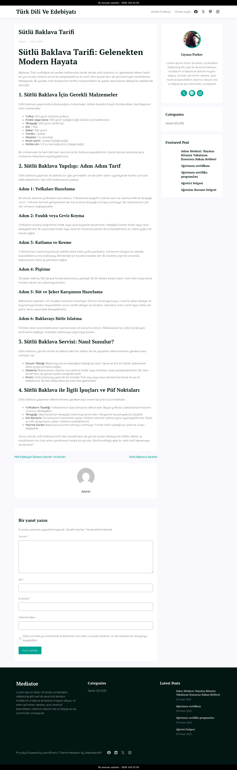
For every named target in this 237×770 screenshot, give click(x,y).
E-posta (24, 598)
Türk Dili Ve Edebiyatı (46, 11)
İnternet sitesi (27, 617)
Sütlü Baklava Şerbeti (143, 457)
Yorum (23, 536)
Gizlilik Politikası (161, 11)
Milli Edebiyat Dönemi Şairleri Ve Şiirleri (40, 457)
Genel (169, 123)
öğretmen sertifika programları (194, 174)
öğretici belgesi (192, 183)
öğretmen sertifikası (195, 166)
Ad (21, 579)
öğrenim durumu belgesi (198, 190)
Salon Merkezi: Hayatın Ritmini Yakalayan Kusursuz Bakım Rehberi (198, 155)
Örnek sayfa (183, 11)
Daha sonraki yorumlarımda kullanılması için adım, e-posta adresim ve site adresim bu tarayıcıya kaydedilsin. (85, 638)
